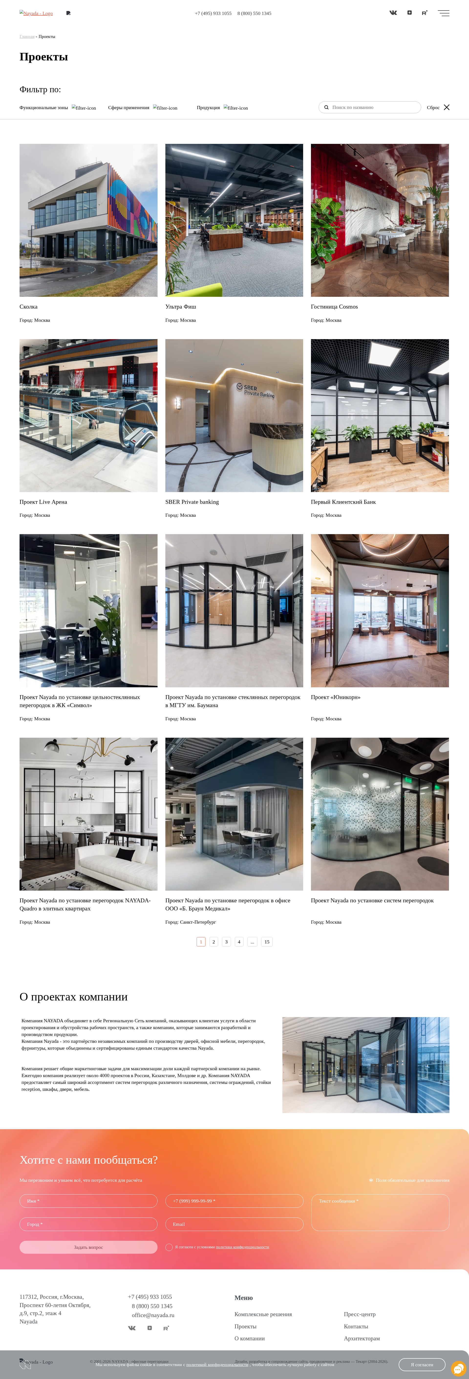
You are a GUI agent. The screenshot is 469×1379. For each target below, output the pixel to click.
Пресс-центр (360, 1314)
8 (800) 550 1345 (254, 13)
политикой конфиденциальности (217, 1364)
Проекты (245, 1326)
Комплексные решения (263, 1314)
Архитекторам (362, 1338)
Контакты (356, 1326)
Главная (27, 36)
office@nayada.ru (153, 1315)
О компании (249, 1338)
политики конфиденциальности (242, 1247)
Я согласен (422, 1364)
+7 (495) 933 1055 (213, 13)
